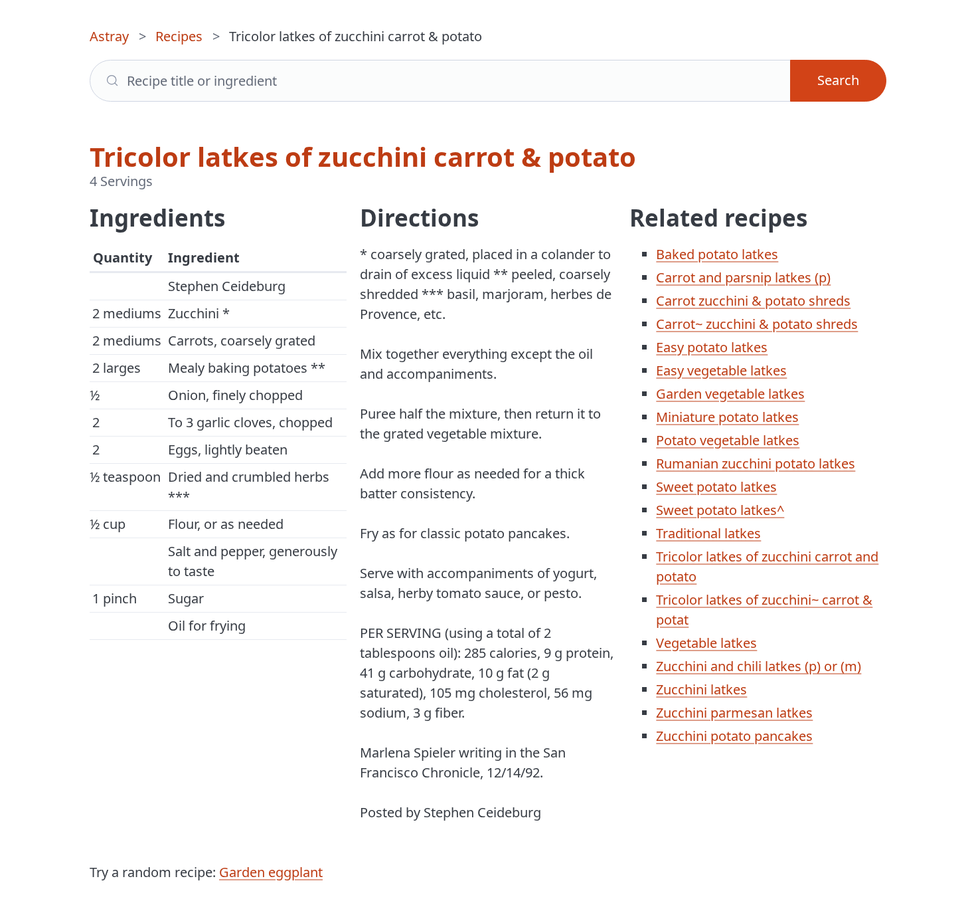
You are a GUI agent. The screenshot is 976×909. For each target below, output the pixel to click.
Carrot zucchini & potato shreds (753, 301)
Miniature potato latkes (727, 417)
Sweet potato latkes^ (720, 510)
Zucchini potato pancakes (734, 736)
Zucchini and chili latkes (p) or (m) (758, 666)
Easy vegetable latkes (721, 370)
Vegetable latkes (706, 643)
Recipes (179, 36)
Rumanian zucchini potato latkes (755, 463)
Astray (109, 36)
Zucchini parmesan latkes (734, 713)
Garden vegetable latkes (730, 394)
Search (838, 80)
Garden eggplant (271, 872)
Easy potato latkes (712, 347)
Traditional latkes (708, 533)
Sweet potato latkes (716, 487)
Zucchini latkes (701, 689)
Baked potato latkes (717, 254)
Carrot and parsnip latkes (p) (743, 277)
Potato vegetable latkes (727, 440)
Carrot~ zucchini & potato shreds (757, 324)
